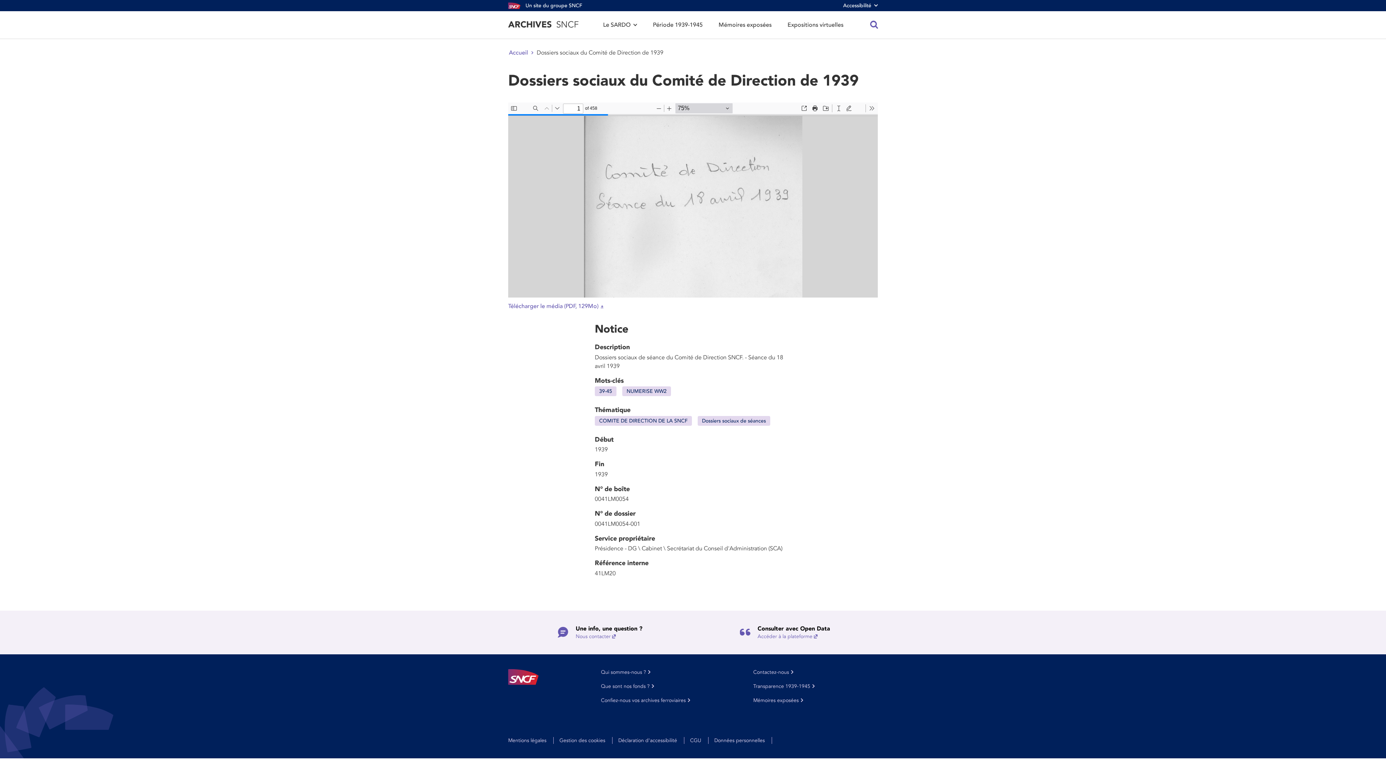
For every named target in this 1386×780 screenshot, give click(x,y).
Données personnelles (739, 740)
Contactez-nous (771, 672)
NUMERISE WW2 (647, 391)
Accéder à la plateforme (785, 636)
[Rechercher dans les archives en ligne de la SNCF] (874, 25)
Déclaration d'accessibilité (647, 740)
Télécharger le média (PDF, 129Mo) (553, 306)
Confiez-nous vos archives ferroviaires (643, 700)
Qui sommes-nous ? (623, 672)
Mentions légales (527, 740)
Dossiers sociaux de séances (734, 421)
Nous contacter (593, 636)
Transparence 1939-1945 (781, 686)
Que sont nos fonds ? (625, 686)
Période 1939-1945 (678, 25)
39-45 (605, 391)
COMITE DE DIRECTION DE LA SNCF (643, 421)
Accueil (518, 52)
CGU (695, 740)
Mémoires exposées (745, 25)
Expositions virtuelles (816, 25)
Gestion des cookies (582, 740)
